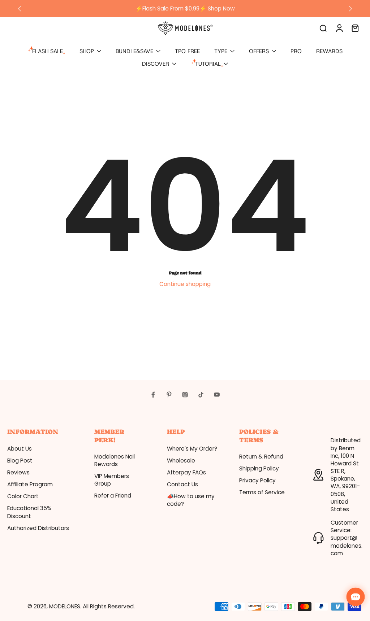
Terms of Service (262, 492)
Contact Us (182, 484)
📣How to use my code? (191, 500)
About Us (19, 448)
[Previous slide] (19, 8)
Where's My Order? (192, 448)
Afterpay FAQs (186, 472)
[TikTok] (201, 395)
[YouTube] (217, 395)
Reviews (18, 472)
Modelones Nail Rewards (114, 460)
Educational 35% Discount (29, 512)
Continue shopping (185, 284)
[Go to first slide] (350, 8)
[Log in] (339, 28)
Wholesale (181, 460)
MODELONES (64, 606)
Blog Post (20, 460)
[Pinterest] (169, 395)
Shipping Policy (259, 468)
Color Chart (23, 496)
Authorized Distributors (38, 528)
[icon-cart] (355, 28)
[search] (323, 28)
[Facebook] (153, 395)
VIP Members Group (111, 479)
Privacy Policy (257, 480)
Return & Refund (261, 456)
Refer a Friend (112, 495)
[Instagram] (185, 395)
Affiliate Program (30, 484)
